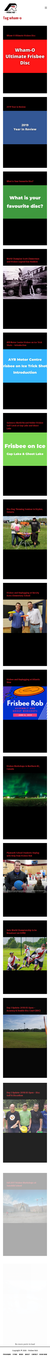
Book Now (43, 1354)
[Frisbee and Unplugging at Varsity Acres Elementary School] (25, 616)
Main (8, 30)
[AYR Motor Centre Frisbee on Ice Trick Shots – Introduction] (25, 366)
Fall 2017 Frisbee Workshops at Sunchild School (21, 1176)
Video (20, 102)
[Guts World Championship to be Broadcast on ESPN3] (25, 953)
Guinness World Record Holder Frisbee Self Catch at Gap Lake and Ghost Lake (25, 425)
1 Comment (37, 240)
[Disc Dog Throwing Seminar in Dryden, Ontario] (25, 532)
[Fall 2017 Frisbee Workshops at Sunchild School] (25, 1198)
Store (15, 1354)
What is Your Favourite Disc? (20, 181)
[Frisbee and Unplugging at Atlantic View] (25, 703)
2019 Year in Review (16, 107)
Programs (7, 1354)
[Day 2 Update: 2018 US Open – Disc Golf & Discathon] (25, 1114)
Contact (35, 1354)
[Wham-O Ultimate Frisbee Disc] (25, 56)
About (27, 1354)
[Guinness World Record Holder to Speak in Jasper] (25, 1284)
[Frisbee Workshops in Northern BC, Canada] (25, 789)
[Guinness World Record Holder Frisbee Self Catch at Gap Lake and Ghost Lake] (25, 449)
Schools (14, 102)
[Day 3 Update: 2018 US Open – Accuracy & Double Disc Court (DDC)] (25, 1031)
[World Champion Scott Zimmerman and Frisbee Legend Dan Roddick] (25, 282)
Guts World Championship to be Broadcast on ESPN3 (22, 931)
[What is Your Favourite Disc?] (25, 202)
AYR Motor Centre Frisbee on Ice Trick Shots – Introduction (24, 344)
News (21, 1354)
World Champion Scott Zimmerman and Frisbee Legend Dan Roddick (23, 260)
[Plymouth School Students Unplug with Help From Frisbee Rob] (25, 876)
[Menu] (46, 8)
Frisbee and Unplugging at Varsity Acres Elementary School (23, 594)
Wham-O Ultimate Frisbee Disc (21, 35)
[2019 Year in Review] (25, 127)
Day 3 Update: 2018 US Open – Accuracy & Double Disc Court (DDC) (23, 1009)
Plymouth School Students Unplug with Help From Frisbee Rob (23, 854)
